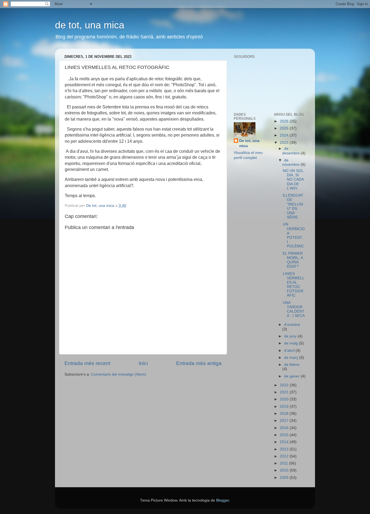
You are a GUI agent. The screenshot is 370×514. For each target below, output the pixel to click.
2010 (285, 470)
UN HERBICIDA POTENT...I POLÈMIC (294, 235)
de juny (291, 336)
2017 (285, 421)
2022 (285, 385)
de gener (292, 376)
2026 (285, 121)
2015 (285, 435)
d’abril (290, 351)
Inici (143, 363)
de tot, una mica (89, 25)
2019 (285, 406)
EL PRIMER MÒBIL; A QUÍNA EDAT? (293, 260)
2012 (285, 456)
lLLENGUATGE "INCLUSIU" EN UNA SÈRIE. (293, 206)
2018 (285, 414)
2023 (285, 143)
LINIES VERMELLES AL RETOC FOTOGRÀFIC (293, 285)
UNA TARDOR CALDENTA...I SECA (294, 309)
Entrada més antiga (199, 363)
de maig (291, 343)
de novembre (291, 162)
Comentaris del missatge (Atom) (118, 374)
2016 (285, 428)
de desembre (291, 151)
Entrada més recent (87, 363)
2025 (285, 128)
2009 (285, 478)
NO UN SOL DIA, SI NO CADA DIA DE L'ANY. (293, 179)
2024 (285, 135)
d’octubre (292, 325)
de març (291, 358)
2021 (285, 392)
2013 (285, 449)
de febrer (292, 365)
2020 (285, 399)
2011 (284, 463)
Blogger (222, 500)
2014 (285, 442)
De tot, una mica (249, 143)
